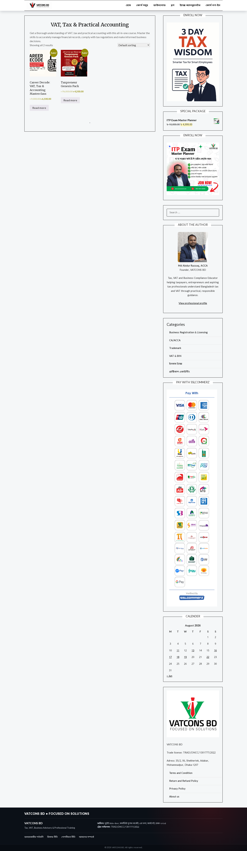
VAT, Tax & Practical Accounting (90, 24)
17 (170, 657)
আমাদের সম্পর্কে (86, 837)
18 (178, 657)
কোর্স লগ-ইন (213, 5)
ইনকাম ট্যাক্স (175, 364)
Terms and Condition (180, 773)
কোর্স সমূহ (142, 5)
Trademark (175, 348)
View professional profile (193, 303)
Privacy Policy (177, 789)
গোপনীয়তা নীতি (68, 837)
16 (215, 650)
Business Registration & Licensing (188, 332)
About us (174, 796)
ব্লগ (172, 5)
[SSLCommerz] (192, 606)
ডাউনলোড (159, 5)
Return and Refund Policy (183, 781)
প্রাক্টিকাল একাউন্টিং (179, 372)
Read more (39, 107)
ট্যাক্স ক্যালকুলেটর (190, 5)
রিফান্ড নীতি (52, 837)
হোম (128, 5)
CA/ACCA (174, 340)
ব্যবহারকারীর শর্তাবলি (34, 837)
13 (193, 650)
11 (178, 650)
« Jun (169, 676)
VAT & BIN (175, 356)
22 (208, 657)
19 (185, 657)
